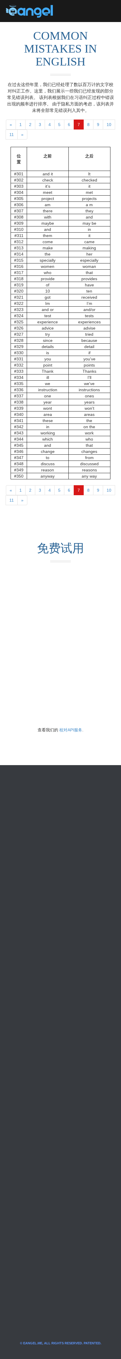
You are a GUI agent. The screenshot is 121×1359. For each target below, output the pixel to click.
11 (11, 134)
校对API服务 (70, 730)
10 (109, 124)
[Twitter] (67, 11)
